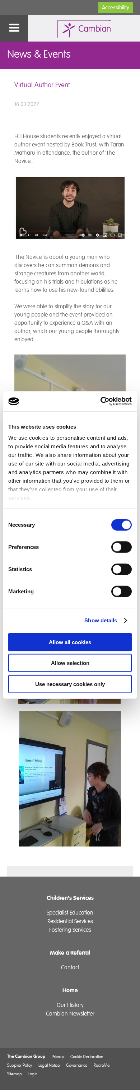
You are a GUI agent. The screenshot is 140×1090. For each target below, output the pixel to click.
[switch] (121, 547)
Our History (70, 1005)
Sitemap (14, 1073)
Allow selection (70, 663)
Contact (70, 967)
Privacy (58, 1056)
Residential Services (70, 921)
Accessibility (115, 7)
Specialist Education (70, 912)
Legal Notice (49, 1065)
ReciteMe (101, 1065)
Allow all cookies (70, 642)
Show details (100, 620)
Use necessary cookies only (70, 684)
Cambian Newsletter (70, 1013)
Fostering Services (70, 930)
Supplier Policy (19, 1065)
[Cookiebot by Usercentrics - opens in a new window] (101, 401)
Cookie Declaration (86, 1056)
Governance (76, 1065)
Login (32, 1073)
